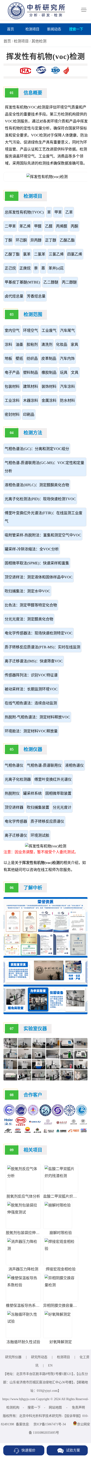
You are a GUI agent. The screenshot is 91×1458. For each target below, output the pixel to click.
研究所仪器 (13, 1357)
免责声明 (78, 1407)
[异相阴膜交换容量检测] (60, 1285)
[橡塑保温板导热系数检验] (23, 1285)
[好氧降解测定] (57, 1314)
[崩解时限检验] (57, 1205)
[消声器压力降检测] (23, 1249)
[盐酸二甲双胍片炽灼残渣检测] (60, 1176)
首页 (10, 29)
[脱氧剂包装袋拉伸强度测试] (23, 1212)
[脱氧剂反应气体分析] (23, 1176)
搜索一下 (76, 29)
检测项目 (32, 29)
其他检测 (39, 41)
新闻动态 (54, 29)
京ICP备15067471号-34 (49, 1424)
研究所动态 (39, 1357)
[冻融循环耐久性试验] (23, 1321)
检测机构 (12, 1407)
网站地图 (55, 1407)
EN (50, 1365)
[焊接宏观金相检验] (60, 1249)
